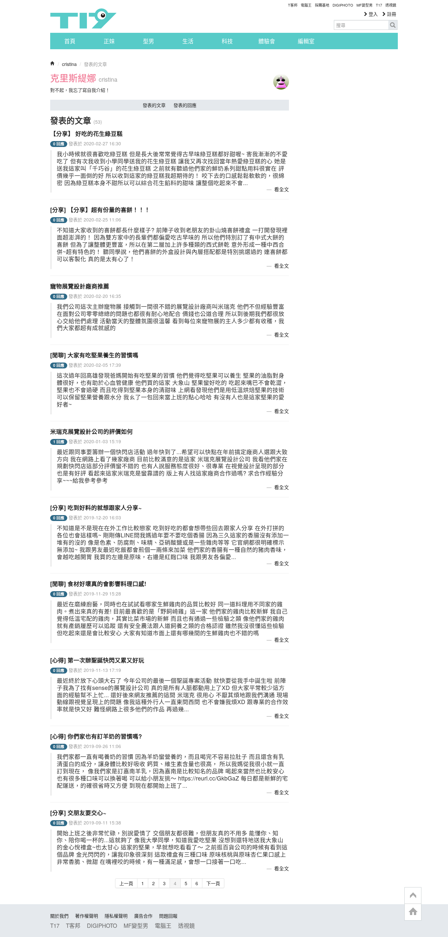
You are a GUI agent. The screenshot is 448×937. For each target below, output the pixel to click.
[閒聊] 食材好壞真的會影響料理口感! (98, 583)
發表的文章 (154, 105)
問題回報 (168, 915)
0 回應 (58, 144)
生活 (187, 41)
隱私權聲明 (116, 915)
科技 (227, 41)
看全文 (281, 189)
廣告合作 (143, 915)
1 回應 (58, 442)
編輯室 (306, 41)
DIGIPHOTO (343, 5)
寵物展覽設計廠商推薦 (79, 286)
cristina (69, 64)
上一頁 (126, 883)
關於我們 (59, 915)
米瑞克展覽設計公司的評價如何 (91, 431)
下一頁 (213, 883)
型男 (148, 41)
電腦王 (306, 5)
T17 (83, 18)
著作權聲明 (86, 915)
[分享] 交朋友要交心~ (78, 812)
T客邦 (292, 5)
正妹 (109, 41)
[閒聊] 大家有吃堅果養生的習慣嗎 (94, 355)
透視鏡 (390, 5)
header (413, 895)
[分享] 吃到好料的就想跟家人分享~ (96, 507)
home (413, 912)
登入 (372, 13)
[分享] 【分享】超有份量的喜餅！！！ (100, 209)
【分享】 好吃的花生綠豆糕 (86, 133)
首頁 (69, 41)
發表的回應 (184, 105)
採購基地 (322, 5)
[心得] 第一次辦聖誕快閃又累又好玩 (97, 660)
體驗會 (266, 41)
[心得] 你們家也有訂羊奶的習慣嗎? (96, 736)
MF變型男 (364, 5)
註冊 (391, 13)
